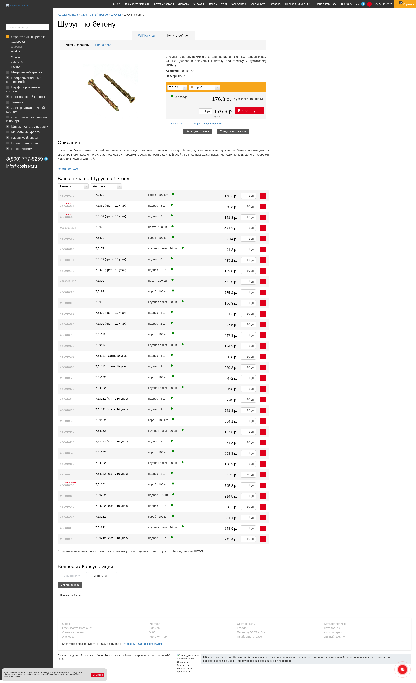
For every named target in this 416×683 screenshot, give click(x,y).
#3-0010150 (67, 463)
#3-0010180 (67, 249)
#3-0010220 (67, 442)
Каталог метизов (335, 623)
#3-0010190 (67, 303)
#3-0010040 (67, 453)
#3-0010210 (67, 410)
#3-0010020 (67, 378)
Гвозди (15, 66)
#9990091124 (68, 228)
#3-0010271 (67, 260)
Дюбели (16, 51)
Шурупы (16, 46)
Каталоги (275, 4)
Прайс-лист (103, 44)
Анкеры (16, 56)
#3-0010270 (67, 270)
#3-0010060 (67, 517)
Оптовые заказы (164, 4)
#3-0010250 (67, 539)
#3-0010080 (67, 238)
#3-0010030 (67, 421)
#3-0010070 (67, 195)
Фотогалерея (333, 632)
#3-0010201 (67, 356)
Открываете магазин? (137, 4)
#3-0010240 (67, 506)
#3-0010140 (67, 431)
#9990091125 (68, 281)
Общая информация (77, 44)
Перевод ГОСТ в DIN (298, 4)
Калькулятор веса (197, 131)
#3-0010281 (67, 313)
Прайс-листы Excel (325, 4)
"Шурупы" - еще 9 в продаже (207, 123)
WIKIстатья (146, 35)
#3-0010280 (67, 324)
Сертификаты (258, 4)
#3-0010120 (67, 346)
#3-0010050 (67, 484)
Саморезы (18, 41)
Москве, (129, 643)
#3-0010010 (67, 335)
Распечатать (177, 123)
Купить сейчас (178, 35)
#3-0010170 (67, 528)
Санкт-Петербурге (150, 643)
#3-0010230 (67, 474)
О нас (116, 4)
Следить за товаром (233, 131)
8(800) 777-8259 (24, 159)
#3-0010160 (67, 496)
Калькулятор (238, 4)
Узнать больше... (69, 168)
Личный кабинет (335, 636)
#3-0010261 (67, 206)
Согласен (98, 674)
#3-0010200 (67, 367)
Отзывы (212, 4)
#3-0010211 (67, 399)
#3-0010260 (67, 216)
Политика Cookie (12, 677)
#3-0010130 (67, 388)
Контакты (198, 4)
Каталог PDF (333, 628)
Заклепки (17, 61)
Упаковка (183, 4)
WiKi (224, 4)
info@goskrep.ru (21, 166)
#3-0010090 (67, 292)
